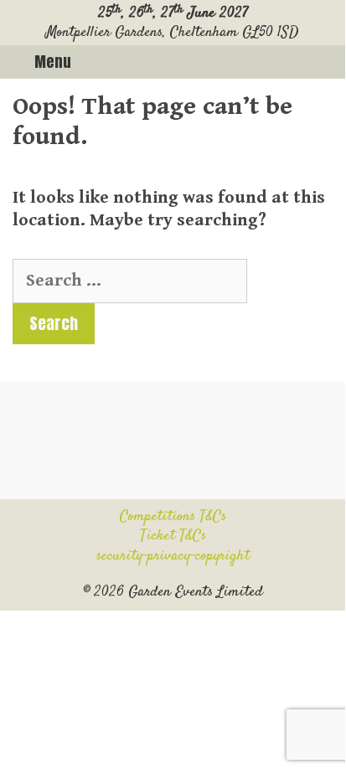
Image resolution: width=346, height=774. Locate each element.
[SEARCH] (326, 62)
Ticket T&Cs (173, 536)
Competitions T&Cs (173, 517)
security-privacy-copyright (173, 556)
